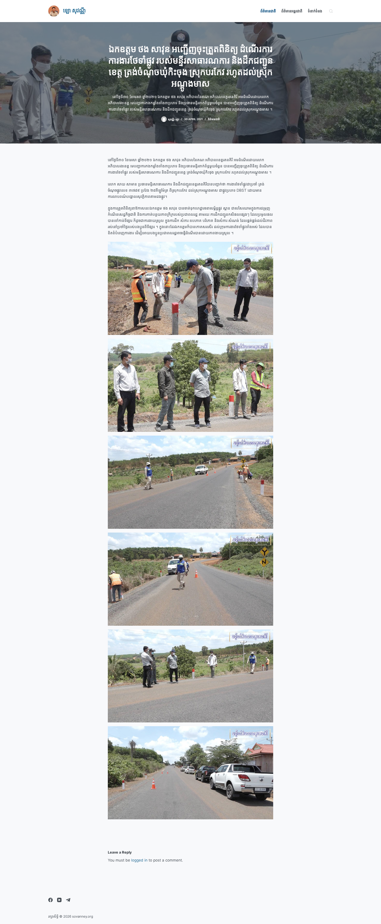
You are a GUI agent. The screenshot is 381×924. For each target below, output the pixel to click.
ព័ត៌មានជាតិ (268, 11)
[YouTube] (59, 900)
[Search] (331, 11)
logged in (139, 860)
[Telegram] (68, 900)
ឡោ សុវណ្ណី (74, 10)
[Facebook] (50, 900)
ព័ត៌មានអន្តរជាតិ (291, 11)
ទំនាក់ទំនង (315, 11)
